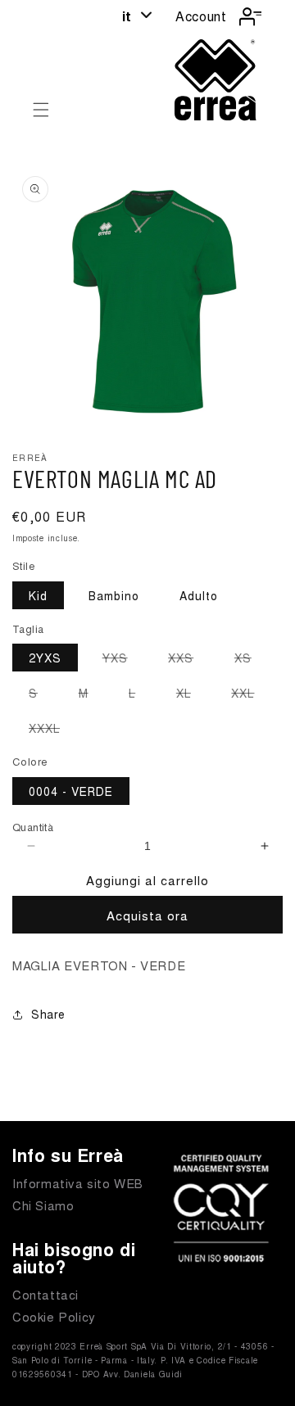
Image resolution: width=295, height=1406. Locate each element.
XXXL (52, 730)
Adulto (198, 595)
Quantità (32, 826)
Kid (38, 595)
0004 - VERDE (71, 791)
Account (200, 16)
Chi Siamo (43, 1205)
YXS (123, 660)
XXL (250, 695)
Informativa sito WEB (77, 1182)
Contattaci (45, 1294)
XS (251, 660)
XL (191, 695)
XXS (189, 660)
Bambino (113, 595)
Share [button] (48, 1014)
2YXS (45, 657)
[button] (41, 110)
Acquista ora (147, 915)
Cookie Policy (54, 1316)
